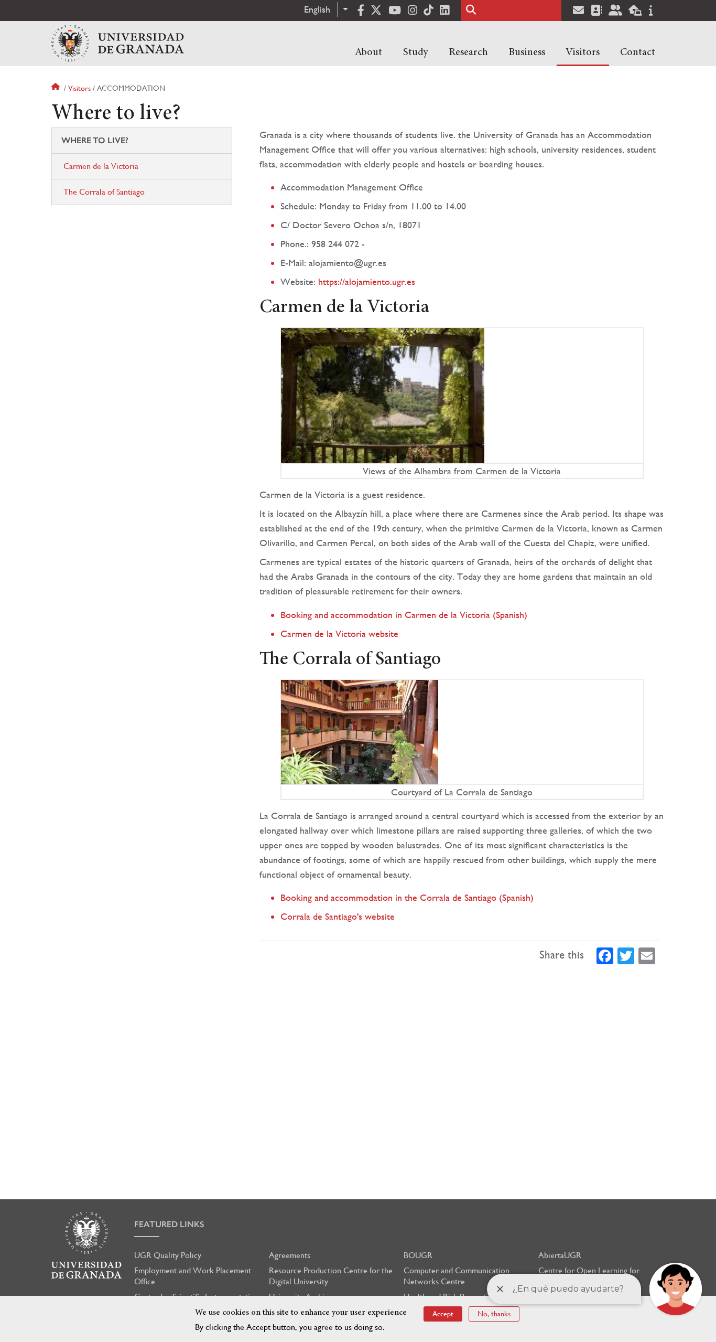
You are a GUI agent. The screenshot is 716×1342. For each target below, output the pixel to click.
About (368, 52)
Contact (637, 52)
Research (468, 52)
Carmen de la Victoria (100, 166)
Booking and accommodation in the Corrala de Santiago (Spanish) (407, 897)
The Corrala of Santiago (104, 192)
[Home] (117, 43)
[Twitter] (625, 954)
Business (526, 52)
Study (415, 52)
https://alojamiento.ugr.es (366, 281)
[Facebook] (604, 954)
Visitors (583, 52)
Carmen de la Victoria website (339, 633)
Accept (442, 1313)
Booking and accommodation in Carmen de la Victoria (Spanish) (403, 614)
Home (56, 88)
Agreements (289, 1255)
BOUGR (418, 1255)
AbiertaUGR (559, 1255)
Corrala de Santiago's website (337, 916)
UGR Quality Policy (167, 1255)
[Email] (646, 954)
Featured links (169, 1224)
